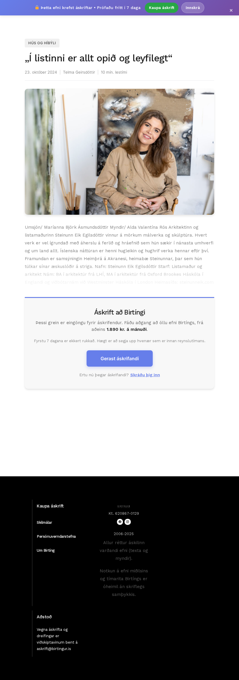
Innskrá (193, 8)
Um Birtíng (46, 550)
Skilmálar (44, 522)
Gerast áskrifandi (120, 358)
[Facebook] (120, 522)
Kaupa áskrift (161, 8)
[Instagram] (127, 522)
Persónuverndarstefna (56, 536)
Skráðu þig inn (145, 374)
